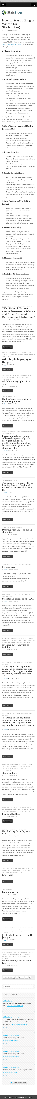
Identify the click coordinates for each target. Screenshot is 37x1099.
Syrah (19, 811)
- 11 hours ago (15, 1017)
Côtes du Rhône (26, 808)
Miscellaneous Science (9, 662)
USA (17, 353)
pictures (4, 642)
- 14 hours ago (15, 1067)
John (5, 403)
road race (11, 642)
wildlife (4, 354)
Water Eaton (26, 931)
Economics (5, 306)
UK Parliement (17, 931)
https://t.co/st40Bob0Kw (11, 1056)
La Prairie (30, 638)
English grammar (12, 766)
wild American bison (25, 353)
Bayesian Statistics (8, 431)
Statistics (29, 306)
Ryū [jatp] (7, 875)
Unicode (21, 527)
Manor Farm (15, 929)
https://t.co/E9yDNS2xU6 (15, 1006)
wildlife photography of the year (17, 361)
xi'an (5, 30)
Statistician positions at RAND (18, 598)
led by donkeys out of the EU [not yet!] (17, 936)
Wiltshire (5, 933)
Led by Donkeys (7, 929)
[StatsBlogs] (12, 11)
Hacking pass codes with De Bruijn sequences (17, 400)
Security (8, 396)
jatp (25, 638)
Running (17, 642)
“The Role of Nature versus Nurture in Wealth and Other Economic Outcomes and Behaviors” (18, 313)
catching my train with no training (15, 646)
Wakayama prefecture (15, 872)
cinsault (18, 808)
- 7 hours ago (15, 1001)
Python (10, 527)
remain (27, 929)
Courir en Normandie (17, 638)
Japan (19, 868)
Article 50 (5, 927)
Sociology (23, 306)
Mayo (5, 492)
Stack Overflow (17, 768)
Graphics (5, 527)
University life (6, 770)
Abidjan (4, 638)
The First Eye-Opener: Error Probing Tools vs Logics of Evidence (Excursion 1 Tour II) (17, 486)
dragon (4, 868)
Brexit (10, 927)
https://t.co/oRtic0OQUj (10, 1040)
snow (7, 353)
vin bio (24, 811)
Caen (8, 638)
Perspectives (8, 567)
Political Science (14, 306)
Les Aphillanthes (23, 809)
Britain (15, 927)
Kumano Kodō (28, 868)
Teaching (23, 829)
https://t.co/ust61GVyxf (10, 1072)
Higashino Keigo (12, 868)
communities (18, 764)
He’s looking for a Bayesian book (16, 832)
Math (3, 396)
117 (26, 977)
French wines (6, 809)
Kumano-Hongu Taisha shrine (11, 870)
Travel (28, 642)
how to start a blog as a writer (11, 44)
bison (4, 353)
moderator (29, 766)
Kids (24, 766)
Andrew (6, 320)
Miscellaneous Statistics (16, 564)
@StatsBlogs (7, 1001)
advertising (5, 764)
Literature (5, 564)
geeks (20, 766)
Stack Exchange (7, 768)
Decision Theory (19, 431)
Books (12, 764)
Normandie (31, 640)
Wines (28, 811)
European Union (25, 927)
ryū (22, 870)
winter (23, 354)
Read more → (7, 347)
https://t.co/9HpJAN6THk (19, 1024)
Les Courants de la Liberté (19, 640)
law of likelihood (7, 480)
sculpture (26, 870)
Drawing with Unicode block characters (17, 531)
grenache (14, 809)
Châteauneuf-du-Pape (8, 808)
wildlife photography (14, 354)
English (4, 766)
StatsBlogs (18, 1097)
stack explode (9, 773)
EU (18, 927)
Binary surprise (10, 892)
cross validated (27, 764)
